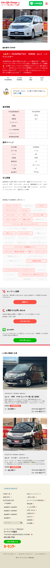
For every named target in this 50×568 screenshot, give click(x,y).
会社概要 (29, 523)
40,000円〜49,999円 (10, 514)
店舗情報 (29, 520)
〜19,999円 (7, 503)
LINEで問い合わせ (25, 340)
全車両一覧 (6, 494)
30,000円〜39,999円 (10, 511)
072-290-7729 (25, 321)
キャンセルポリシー (41, 554)
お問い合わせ (31, 510)
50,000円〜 (7, 518)
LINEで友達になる (12, 542)
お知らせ (29, 516)
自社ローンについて (33, 494)
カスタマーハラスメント (26, 554)
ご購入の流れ (31, 497)
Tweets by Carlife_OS (10, 488)
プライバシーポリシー (9, 554)
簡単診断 (29, 504)
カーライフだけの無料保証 (35, 500)
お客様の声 (30, 513)
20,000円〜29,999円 (10, 507)
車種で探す (6, 497)
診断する (25, 302)
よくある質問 (31, 507)
